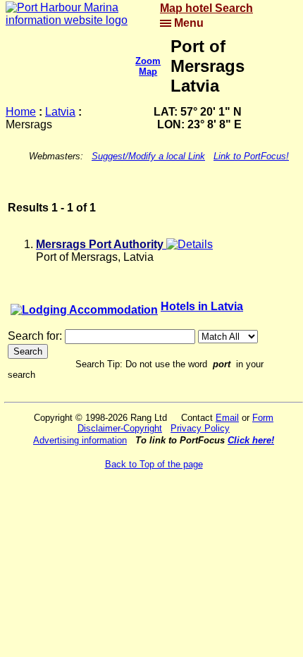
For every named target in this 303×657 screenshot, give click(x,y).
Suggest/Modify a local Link (148, 156)
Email (227, 417)
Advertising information (80, 440)
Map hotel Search (206, 8)
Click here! (251, 440)
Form (262, 417)
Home (21, 112)
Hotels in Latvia (202, 306)
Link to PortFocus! (251, 156)
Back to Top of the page (154, 464)
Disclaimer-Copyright (120, 428)
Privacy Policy (200, 428)
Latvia (60, 112)
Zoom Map (148, 66)
